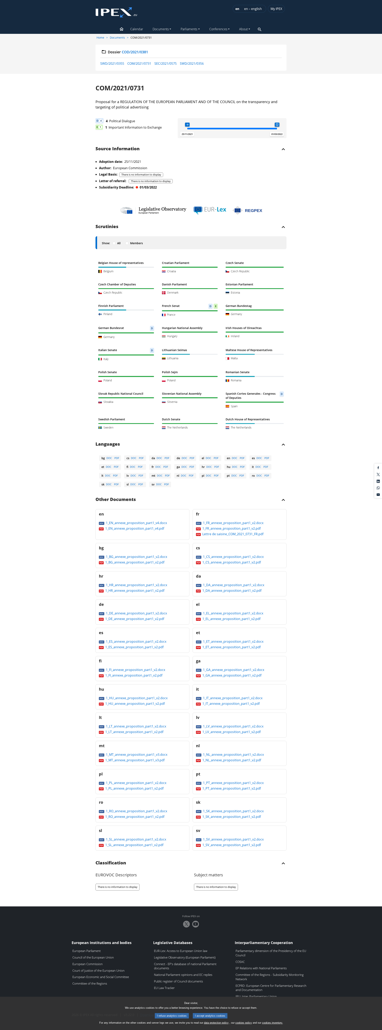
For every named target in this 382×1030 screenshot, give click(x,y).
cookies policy (243, 1022)
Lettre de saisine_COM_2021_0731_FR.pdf (232, 534)
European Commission (87, 964)
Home (100, 37)
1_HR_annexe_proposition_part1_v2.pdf (134, 590)
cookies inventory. (272, 1022)
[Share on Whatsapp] (378, 487)
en (237, 9)
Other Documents (116, 499)
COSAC (240, 962)
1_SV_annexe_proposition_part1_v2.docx (233, 839)
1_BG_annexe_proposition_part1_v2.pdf (134, 562)
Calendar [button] (136, 29)
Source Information (118, 149)
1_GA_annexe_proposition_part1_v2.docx (233, 670)
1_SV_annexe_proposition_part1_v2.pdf (231, 845)
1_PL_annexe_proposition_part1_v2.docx (135, 783)
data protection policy (216, 1022)
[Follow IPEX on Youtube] (196, 924)
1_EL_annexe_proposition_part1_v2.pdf (231, 619)
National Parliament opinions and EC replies (183, 975)
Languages (108, 444)
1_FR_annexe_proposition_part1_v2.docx (232, 523)
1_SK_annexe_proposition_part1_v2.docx (233, 811)
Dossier (128, 52)
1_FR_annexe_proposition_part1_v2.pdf (231, 528)
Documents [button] (161, 29)
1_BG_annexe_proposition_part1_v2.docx (136, 557)
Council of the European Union (93, 957)
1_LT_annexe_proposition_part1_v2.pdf (133, 732)
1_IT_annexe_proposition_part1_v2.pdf (231, 703)
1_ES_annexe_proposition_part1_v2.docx (135, 641)
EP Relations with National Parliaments (261, 968)
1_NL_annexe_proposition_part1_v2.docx (233, 754)
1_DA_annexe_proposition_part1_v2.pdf (231, 590)
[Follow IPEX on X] (186, 924)
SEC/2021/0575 (165, 63)
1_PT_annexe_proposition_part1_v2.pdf (231, 788)
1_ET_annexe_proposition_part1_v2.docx (232, 641)
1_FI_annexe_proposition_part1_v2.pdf (133, 675)
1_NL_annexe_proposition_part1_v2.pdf (231, 760)
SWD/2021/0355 (112, 63)
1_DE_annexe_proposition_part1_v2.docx (136, 613)
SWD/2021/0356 (192, 63)
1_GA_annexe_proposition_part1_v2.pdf (231, 675)
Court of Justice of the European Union (98, 970)
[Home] (116, 11)
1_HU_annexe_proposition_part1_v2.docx (136, 698)
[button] (122, 29)
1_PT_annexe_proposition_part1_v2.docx (233, 783)
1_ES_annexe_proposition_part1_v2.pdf (134, 647)
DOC (109, 458)
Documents (117, 37)
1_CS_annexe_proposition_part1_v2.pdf (231, 562)
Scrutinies (107, 226)
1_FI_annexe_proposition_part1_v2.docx (135, 670)
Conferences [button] (218, 29)
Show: (106, 243)
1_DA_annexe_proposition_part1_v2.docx (233, 585)
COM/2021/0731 (139, 63)
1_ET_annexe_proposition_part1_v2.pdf (231, 647)
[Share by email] (378, 494)
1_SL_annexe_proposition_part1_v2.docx (135, 839)
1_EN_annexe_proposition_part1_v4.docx (136, 523)
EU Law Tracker (164, 988)
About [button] (243, 29)
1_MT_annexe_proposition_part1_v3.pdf (134, 760)
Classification (111, 863)
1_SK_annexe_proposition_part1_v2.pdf (231, 816)
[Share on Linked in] (378, 480)
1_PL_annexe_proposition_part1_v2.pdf (134, 788)
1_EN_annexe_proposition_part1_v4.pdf (134, 528)
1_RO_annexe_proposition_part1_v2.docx (136, 811)
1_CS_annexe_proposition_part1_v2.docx (233, 557)
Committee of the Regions (89, 983)
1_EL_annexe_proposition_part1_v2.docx (232, 613)
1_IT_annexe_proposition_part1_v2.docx (232, 698)
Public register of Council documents (178, 981)
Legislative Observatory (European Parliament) (184, 957)
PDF (116, 458)
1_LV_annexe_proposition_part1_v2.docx (232, 726)
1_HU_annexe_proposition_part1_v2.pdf (134, 703)
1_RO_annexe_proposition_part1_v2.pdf (134, 816)
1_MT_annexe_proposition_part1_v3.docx (136, 754)
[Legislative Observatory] (153, 210)
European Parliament (86, 951)
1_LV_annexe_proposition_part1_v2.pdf (231, 732)
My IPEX (276, 9)
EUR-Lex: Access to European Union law (180, 951)
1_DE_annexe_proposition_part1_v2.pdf (134, 619)
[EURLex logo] (209, 210)
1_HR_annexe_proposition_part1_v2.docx (136, 585)
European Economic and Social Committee (100, 977)
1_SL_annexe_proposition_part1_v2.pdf (133, 845)
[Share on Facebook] (378, 467)
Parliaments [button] (189, 29)
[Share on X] (378, 474)
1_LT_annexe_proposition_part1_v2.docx (135, 726)
